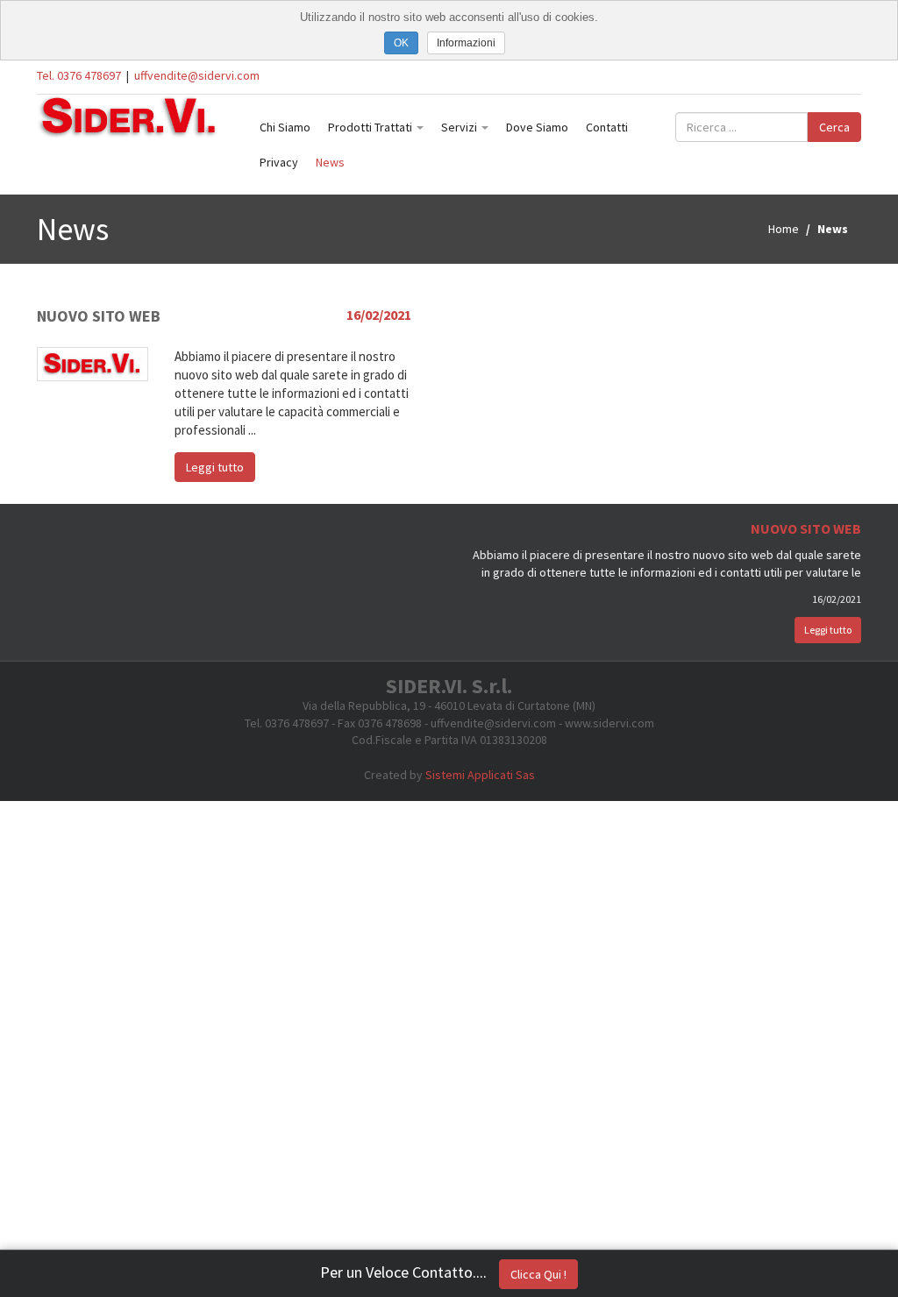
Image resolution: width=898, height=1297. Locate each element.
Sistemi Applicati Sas (480, 775)
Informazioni (466, 43)
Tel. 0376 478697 (79, 75)
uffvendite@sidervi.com (197, 75)
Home (783, 229)
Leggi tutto (215, 467)
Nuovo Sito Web (98, 316)
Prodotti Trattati (371, 127)
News (330, 162)
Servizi (460, 127)
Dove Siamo (537, 127)
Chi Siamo (285, 127)
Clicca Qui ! (538, 1274)
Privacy (279, 162)
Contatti (607, 127)
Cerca (834, 127)
